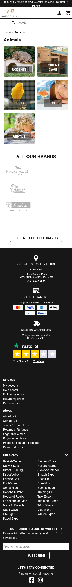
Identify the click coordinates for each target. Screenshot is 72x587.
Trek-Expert (44, 496)
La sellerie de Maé (15, 501)
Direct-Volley (11, 474)
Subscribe (36, 555)
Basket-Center (12, 461)
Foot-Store (10, 483)
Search (21, 23)
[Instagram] (40, 580)
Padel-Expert (11, 518)
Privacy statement (14, 447)
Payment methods (15, 438)
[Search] (13, 23)
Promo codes (11, 403)
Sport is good (46, 487)
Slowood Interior (48, 470)
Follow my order (13, 394)
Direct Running (13, 470)
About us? (9, 416)
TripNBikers (45, 505)
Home (7, 32)
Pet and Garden (47, 465)
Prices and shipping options (21, 443)
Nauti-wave (10, 509)
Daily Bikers (11, 465)
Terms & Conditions (16, 425)
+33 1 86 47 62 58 (36, 281)
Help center (10, 390)
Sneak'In (43, 479)
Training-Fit (44, 492)
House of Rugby (13, 496)
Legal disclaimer (14, 434)
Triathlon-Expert (47, 501)
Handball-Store (13, 492)
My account (10, 385)
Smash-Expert (46, 474)
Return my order (13, 399)
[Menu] (4, 23)
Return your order (36, 338)
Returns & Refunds (15, 429)
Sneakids (43, 483)
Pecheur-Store (46, 461)
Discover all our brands (36, 238)
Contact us (36, 269)
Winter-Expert (46, 514)
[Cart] (68, 13)
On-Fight (8, 514)
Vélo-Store (44, 509)
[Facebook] (32, 580)
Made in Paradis (13, 505)
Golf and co (10, 487)
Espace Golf (11, 479)
